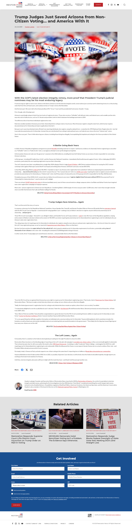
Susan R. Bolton (72, 164)
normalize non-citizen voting (82, 342)
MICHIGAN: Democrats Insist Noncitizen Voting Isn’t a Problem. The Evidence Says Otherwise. (65, 438)
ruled (80, 216)
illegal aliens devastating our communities (98, 351)
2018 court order (82, 172)
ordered (35, 170)
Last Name (71, 465)
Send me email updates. (20, 490)
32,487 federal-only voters (33, 182)
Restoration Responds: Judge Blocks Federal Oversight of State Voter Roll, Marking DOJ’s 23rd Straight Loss (102, 439)
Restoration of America (85, 381)
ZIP (69, 482)
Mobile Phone (72, 473)
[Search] (124, 5)
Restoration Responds (19, 430)
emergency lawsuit (110, 208)
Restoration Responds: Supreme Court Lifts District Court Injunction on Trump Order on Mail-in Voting (26, 439)
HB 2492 (54, 148)
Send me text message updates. (22, 493)
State (13, 482)
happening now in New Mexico (56, 225)
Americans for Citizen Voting (104, 300)
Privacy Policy (47, 499)
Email (13, 473)
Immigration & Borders (71, 430)
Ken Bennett (64, 308)
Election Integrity (43, 27)
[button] (30, 5)
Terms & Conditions (58, 499)
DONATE (98, 4)
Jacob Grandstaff (26, 433)
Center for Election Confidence (28, 316)
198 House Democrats (59, 344)
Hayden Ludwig (29, 27)
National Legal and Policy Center (67, 387)
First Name (14, 465)
